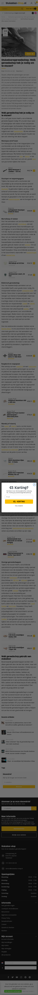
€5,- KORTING (19, 501)
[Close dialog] (34, 484)
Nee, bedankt (19, 506)
